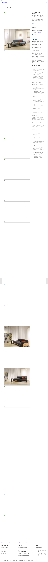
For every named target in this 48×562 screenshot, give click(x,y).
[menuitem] (42, 2)
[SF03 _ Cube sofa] (47, 281)
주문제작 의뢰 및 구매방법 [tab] (36, 82)
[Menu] (42, 2)
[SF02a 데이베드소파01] (17, 12)
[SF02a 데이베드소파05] (17, 242)
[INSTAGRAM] (1, 544)
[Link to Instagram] (46, 3)
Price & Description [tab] (35, 50)
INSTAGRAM (4, 545)
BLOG (20, 545)
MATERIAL (39, 32)
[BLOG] (18, 544)
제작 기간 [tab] (34, 67)
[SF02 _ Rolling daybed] (1, 281)
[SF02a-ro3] (17, 440)
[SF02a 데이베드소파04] (17, 200)
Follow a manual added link (6, 542)
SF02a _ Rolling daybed (9, 7)
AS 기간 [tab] (33, 145)
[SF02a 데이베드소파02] (17, 284)
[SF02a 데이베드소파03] (17, 158)
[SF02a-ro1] (17, 326)
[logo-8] (4, 2)
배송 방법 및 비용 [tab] (35, 129)
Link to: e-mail (38, 542)
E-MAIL (38, 545)
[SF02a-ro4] (17, 515)
